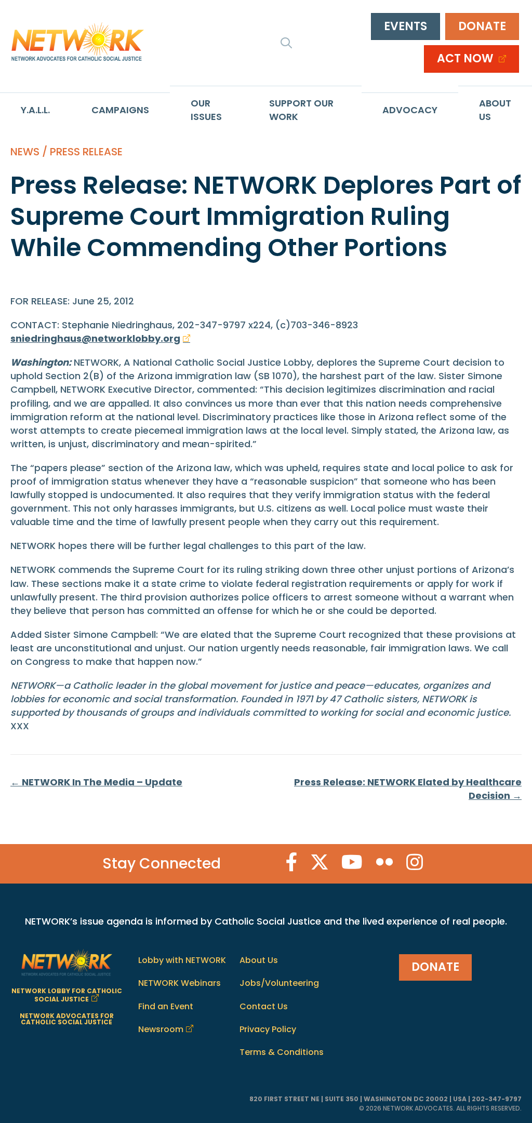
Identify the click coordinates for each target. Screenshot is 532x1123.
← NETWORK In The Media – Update (96, 782)
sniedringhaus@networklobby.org (95, 338)
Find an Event (165, 1006)
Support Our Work (301, 110)
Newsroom (160, 1029)
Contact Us (264, 1006)
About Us (495, 110)
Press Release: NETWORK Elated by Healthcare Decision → (408, 789)
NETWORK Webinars (179, 983)
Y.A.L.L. (35, 109)
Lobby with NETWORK (182, 960)
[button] (286, 42)
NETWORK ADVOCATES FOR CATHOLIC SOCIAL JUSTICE (67, 1018)
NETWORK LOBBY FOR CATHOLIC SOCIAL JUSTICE (66, 995)
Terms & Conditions (282, 1052)
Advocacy (409, 109)
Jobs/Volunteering (279, 983)
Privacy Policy (268, 1029)
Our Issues (206, 110)
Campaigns (120, 109)
